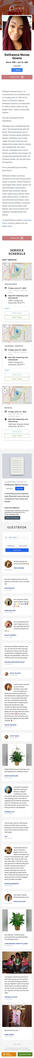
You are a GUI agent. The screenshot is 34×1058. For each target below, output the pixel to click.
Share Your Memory (12, 518)
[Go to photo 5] (19, 972)
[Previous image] (4, 962)
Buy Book (20, 488)
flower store (7, 226)
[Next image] (30, 962)
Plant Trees (17, 317)
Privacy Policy (11, 1049)
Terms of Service (22, 1049)
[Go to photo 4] (18, 972)
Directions (17, 313)
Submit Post (17, 550)
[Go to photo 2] (15, 972)
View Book (9, 488)
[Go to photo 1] (14, 972)
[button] (17, 270)
